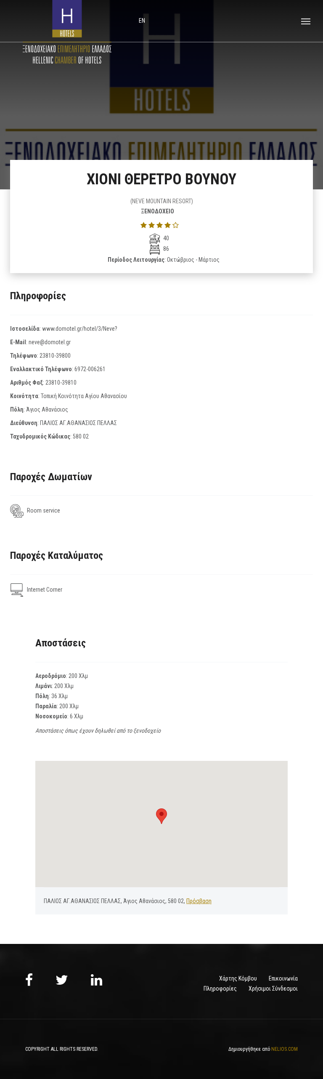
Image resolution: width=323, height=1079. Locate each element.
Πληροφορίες (220, 988)
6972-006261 (90, 369)
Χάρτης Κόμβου (238, 978)
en (142, 20)
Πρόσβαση (199, 901)
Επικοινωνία (283, 978)
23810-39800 (55, 355)
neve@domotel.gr (50, 342)
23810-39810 (61, 382)
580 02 (81, 436)
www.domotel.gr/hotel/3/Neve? (79, 328)
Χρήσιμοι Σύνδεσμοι (273, 988)
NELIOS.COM (284, 1049)
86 (165, 248)
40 (165, 238)
